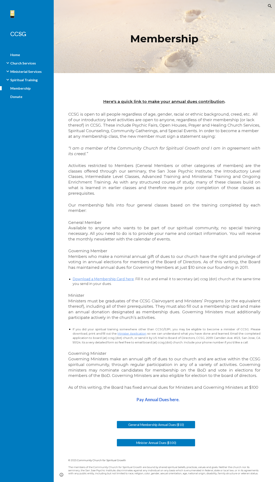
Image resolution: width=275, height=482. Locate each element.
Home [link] (15, 55)
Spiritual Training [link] (24, 80)
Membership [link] (20, 88)
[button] (270, 6)
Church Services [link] (23, 63)
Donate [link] (16, 97)
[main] (164, 36)
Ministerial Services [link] (26, 71)
